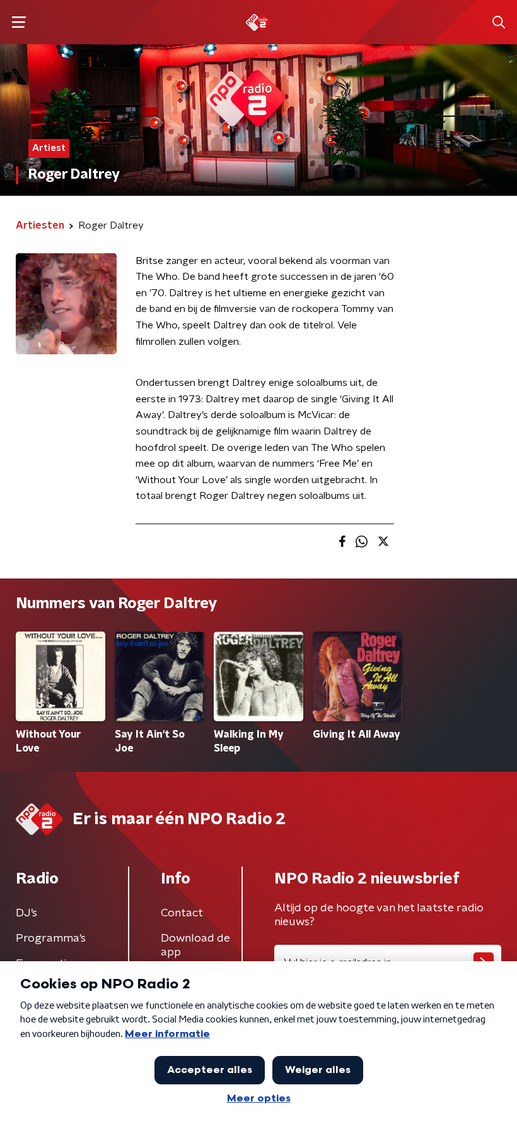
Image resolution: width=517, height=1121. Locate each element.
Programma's (51, 938)
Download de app (195, 945)
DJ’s (26, 913)
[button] (18, 22)
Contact (182, 913)
